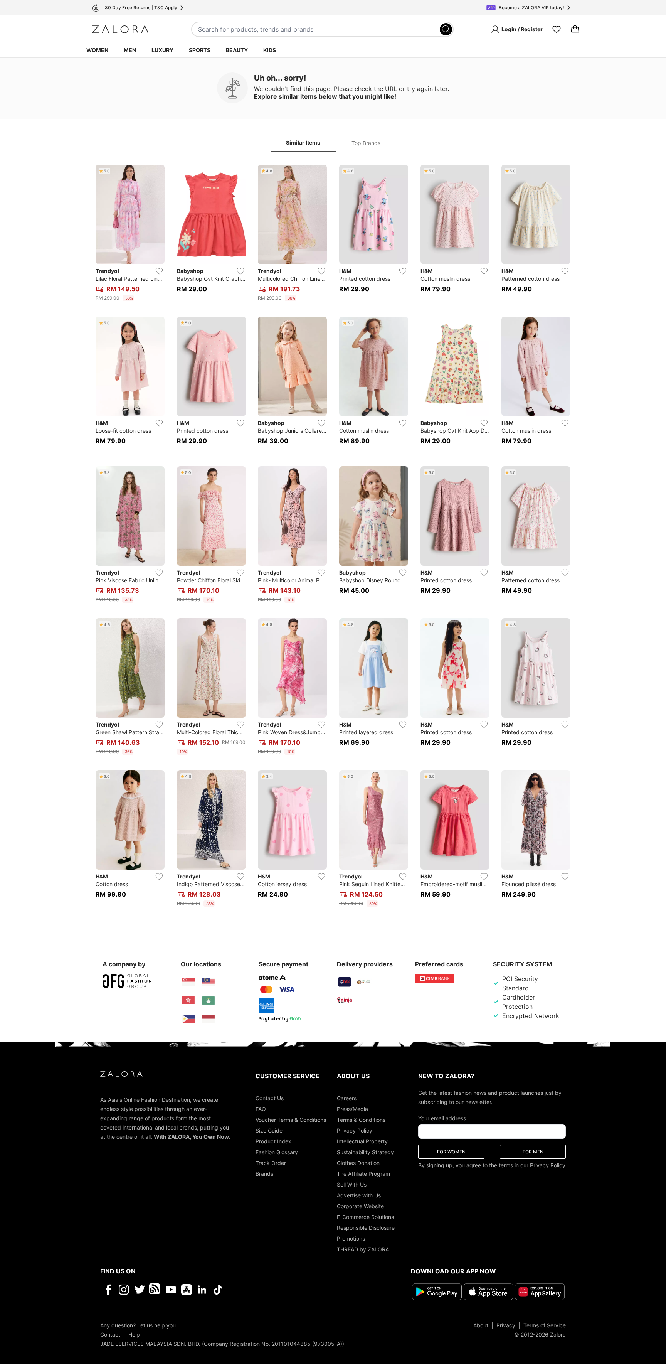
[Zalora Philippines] (188, 1019)
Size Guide (269, 1130)
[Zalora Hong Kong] (188, 1000)
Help (134, 1334)
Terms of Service (544, 1325)
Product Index (273, 1141)
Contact (110, 1334)
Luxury (162, 50)
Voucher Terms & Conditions (291, 1119)
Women (97, 50)
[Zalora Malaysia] (208, 982)
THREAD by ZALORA (363, 1249)
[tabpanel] (333, 537)
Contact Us (270, 1098)
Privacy (505, 1325)
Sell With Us (352, 1184)
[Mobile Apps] (186, 1289)
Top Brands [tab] (366, 143)
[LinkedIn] (202, 1289)
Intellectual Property (362, 1141)
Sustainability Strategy (365, 1152)
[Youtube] (171, 1289)
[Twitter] (140, 1289)
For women (451, 1152)
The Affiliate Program (363, 1173)
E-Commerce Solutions (365, 1217)
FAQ (261, 1109)
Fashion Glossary (277, 1152)
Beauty (237, 50)
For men (533, 1152)
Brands (264, 1173)
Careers (347, 1098)
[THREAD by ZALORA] (155, 1289)
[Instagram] (124, 1289)
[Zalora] (120, 29)
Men (130, 50)
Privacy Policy (354, 1130)
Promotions (351, 1238)
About (480, 1325)
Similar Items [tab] (303, 142)
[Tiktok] (268, 1289)
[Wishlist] (556, 29)
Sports (199, 50)
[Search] (446, 29)
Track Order (271, 1163)
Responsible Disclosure (366, 1227)
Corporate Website (360, 1206)
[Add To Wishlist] (159, 271)
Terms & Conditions (361, 1119)
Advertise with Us (359, 1195)
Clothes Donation (358, 1163)
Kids (269, 50)
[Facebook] (108, 1289)
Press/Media (352, 1109)
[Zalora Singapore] (188, 982)
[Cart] (575, 29)
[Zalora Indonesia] (208, 1019)
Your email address (442, 1118)
